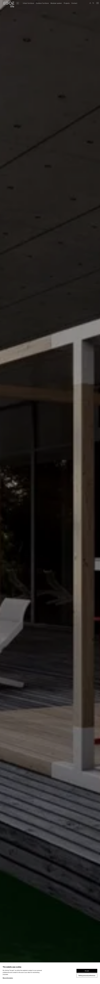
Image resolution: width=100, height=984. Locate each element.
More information (8, 978)
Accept (87, 971)
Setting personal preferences (87, 975)
